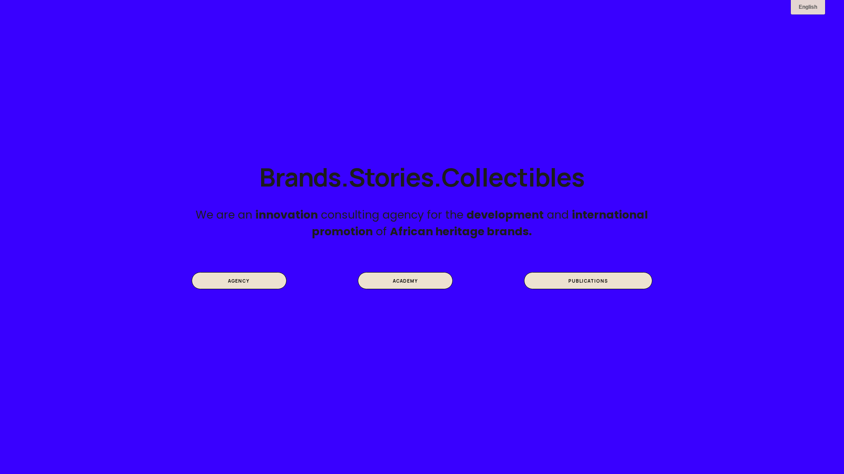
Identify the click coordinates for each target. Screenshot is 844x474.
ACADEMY (405, 281)
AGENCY (239, 281)
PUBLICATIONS (588, 281)
